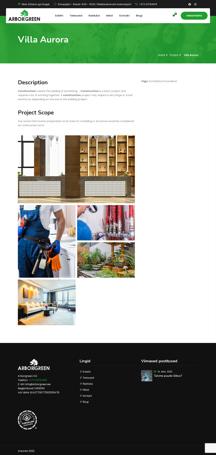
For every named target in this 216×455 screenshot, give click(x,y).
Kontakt (124, 15)
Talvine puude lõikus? (168, 376)
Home (161, 55)
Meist (109, 15)
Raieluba (94, 15)
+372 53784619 (148, 4)
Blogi (139, 15)
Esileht (59, 15)
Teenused (76, 15)
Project (174, 55)
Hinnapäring (194, 15)
